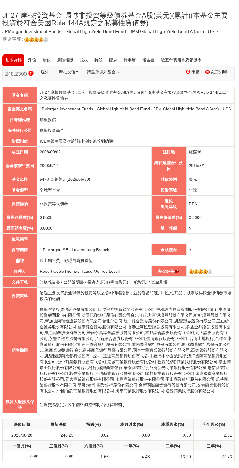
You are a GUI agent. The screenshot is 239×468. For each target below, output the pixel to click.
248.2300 (16, 74)
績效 (47, 60)
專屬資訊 (118, 282)
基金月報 (159, 282)
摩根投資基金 (52, 130)
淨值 (32, 60)
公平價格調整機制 (84, 404)
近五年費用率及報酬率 (181, 60)
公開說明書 (74, 282)
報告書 (148, 60)
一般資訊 (138, 282)
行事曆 (130, 60)
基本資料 (13, 60)
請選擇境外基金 (102, 72)
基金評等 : (13, 39)
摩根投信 (67, 72)
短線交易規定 (52, 404)
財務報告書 (50, 282)
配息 (113, 60)
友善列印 (218, 72)
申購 (195, 72)
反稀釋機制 (114, 404)
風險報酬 (65, 60)
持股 (98, 60)
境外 (45, 72)
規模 (84, 60)
